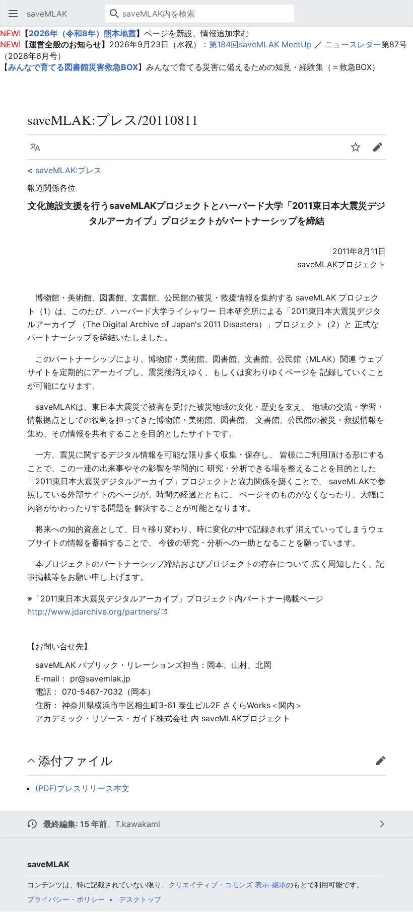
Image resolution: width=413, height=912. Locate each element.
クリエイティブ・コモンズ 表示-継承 (227, 884)
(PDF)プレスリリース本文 (82, 788)
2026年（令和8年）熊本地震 (82, 33)
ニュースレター (353, 44)
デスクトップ (140, 899)
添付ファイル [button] (75, 760)
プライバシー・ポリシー (66, 899)
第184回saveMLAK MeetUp (260, 44)
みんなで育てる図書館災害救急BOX (73, 67)
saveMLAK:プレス (68, 170)
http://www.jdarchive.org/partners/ (93, 611)
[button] (13, 14)
